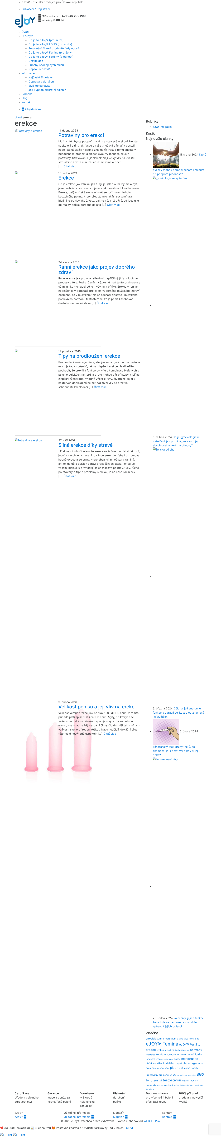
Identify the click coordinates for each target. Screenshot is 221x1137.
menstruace (189, 1059)
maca (159, 1059)
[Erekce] (34, 214)
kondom (161, 1054)
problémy (164, 1074)
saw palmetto (189, 1075)
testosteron (172, 1080)
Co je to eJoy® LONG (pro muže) (50, 44)
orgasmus (197, 1063)
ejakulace (183, 1038)
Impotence (150, 1055)
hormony (196, 1050)
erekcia (160, 1050)
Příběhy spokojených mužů (46, 65)
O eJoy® (27, 36)
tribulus (185, 1081)
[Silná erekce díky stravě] (34, 567)
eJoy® (21, 1117)
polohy (187, 1068)
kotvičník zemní (185, 1054)
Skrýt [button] (129, 1128)
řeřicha (183, 1085)
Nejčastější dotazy (40, 77)
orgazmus (151, 1068)
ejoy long (194, 1038)
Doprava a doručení (41, 81)
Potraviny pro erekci (81, 135)
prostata (176, 1075)
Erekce (66, 178)
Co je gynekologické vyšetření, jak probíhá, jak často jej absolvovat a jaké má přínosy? (176, 441)
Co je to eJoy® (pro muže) (46, 40)
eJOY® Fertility (189, 1044)
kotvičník (171, 1054)
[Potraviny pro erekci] (34, 130)
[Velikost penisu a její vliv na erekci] (34, 743)
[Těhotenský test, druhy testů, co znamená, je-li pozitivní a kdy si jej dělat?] (166, 731)
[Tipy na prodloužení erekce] (34, 392)
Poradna (27, 94)
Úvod (25, 31)
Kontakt (27, 102)
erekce (151, 1050)
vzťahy (177, 1085)
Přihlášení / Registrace (36, 9)
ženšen (150, 1089)
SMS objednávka (39, 85)
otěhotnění (163, 1068)
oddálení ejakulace (177, 1063)
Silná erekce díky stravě (85, 445)
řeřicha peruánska (195, 1085)
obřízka (150, 1063)
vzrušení (168, 1085)
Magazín (120, 1117)
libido (198, 1054)
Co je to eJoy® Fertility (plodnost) (50, 56)
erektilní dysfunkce (175, 1050)
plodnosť (176, 1068)
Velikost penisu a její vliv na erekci (97, 707)
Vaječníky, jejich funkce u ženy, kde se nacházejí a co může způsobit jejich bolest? (179, 1022)
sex (200, 1074)
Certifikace (35, 60)
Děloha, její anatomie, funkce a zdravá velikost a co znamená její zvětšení (178, 712)
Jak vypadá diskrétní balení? (47, 89)
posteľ (195, 1068)
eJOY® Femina (162, 1044)
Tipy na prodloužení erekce (89, 356)
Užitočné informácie (79, 1117)
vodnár (160, 1085)
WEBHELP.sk (152, 1121)
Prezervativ (152, 1074)
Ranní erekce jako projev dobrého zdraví (96, 269)
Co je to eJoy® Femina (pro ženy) (50, 52)
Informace (28, 73)
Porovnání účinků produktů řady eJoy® (54, 48)
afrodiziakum (169, 1038)
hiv (188, 1050)
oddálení (159, 1063)
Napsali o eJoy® (39, 69)
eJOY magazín (162, 126)
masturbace (167, 1059)
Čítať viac (70, 166)
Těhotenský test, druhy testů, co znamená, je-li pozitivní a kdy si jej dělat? (175, 751)
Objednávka (31, 109)
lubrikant (150, 1059)
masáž (177, 1059)
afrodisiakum (154, 1038)
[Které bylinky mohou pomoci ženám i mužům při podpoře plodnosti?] (166, 154)
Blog (24, 98)
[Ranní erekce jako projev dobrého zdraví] (34, 303)
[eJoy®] (25, 21)
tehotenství (154, 1080)
